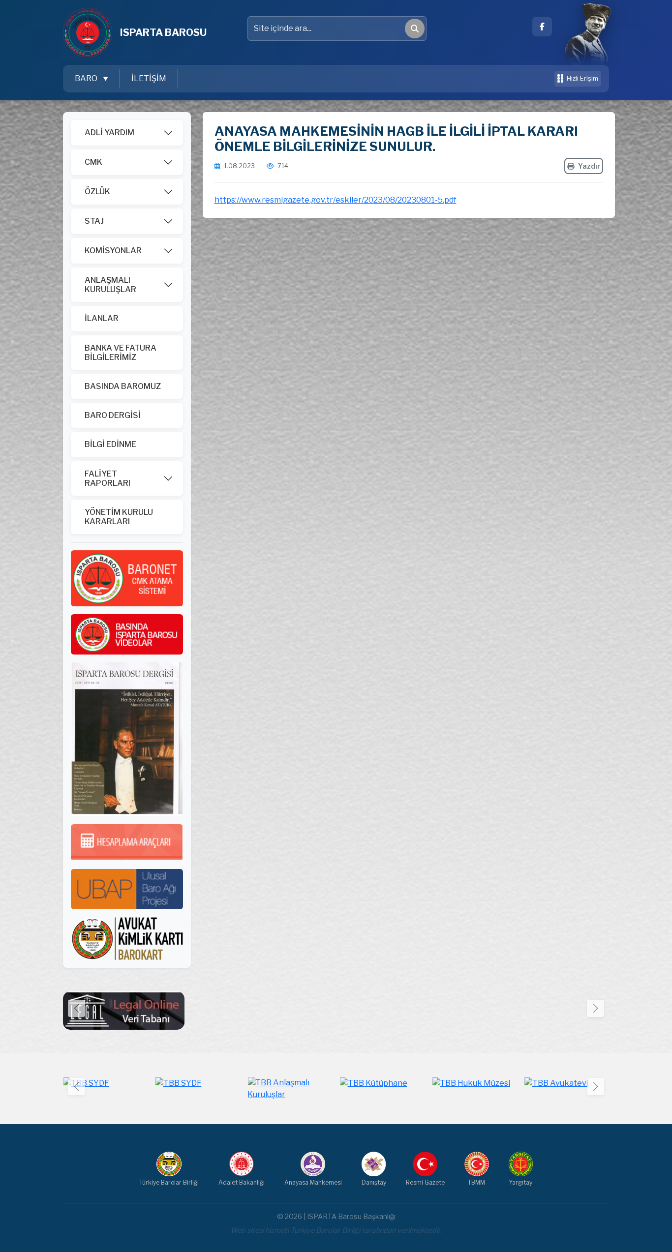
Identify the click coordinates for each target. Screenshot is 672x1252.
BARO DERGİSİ (113, 415)
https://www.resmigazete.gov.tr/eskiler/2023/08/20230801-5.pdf (335, 200)
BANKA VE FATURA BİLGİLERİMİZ (120, 352)
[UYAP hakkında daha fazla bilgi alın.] (127, 889)
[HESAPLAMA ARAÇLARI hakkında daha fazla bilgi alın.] (127, 842)
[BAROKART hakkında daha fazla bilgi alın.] (127, 938)
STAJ (94, 221)
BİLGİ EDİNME (110, 444)
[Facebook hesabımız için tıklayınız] (542, 26)
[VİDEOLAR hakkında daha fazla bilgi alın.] (127, 633)
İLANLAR (102, 318)
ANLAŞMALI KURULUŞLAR (110, 284)
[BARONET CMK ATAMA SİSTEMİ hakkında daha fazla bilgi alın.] (127, 577)
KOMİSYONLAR (113, 250)
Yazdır (589, 166)
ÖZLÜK (97, 191)
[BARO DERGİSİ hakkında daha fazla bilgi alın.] (127, 739)
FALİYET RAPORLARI (107, 478)
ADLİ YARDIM (109, 132)
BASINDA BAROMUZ (123, 386)
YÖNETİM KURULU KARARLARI (119, 516)
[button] (595, 1008)
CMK (93, 162)
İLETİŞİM (148, 78)
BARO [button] (87, 78)
